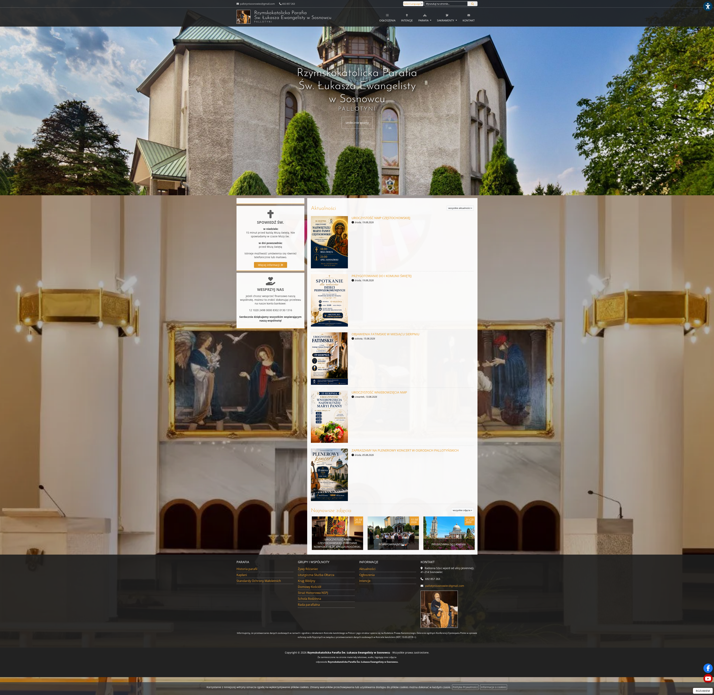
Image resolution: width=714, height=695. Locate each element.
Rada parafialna (309, 605)
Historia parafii (247, 569)
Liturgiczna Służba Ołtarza (316, 575)
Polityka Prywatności (465, 687)
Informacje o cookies (493, 687)
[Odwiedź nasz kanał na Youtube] (708, 678)
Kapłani (242, 575)
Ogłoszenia (387, 20)
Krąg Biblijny (306, 581)
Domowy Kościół (309, 587)
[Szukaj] (472, 3)
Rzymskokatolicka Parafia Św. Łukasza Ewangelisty (292, 16)
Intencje (407, 20)
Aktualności (323, 208)
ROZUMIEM (703, 691)
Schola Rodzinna (309, 599)
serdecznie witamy (357, 122)
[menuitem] (387, 17)
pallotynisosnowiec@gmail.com (257, 3)
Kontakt (469, 20)
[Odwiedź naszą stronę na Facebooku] (708, 668)
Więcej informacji (269, 265)
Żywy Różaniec (308, 569)
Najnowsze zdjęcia (331, 510)
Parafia (423, 20)
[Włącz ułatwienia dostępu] (707, 6)
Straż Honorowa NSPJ (313, 593)
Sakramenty (446, 20)
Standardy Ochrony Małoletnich (259, 581)
